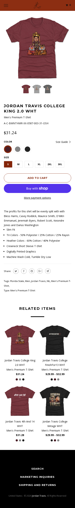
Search (37, 468)
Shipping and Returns (37, 485)
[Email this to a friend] (47, 271)
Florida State (17, 281)
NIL (48, 281)
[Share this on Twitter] (15, 271)
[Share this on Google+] (39, 271)
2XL (50, 164)
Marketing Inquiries (37, 477)
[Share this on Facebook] (23, 271)
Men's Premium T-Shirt (22, 290)
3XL (60, 164)
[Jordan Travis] (37, 5)
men (27, 281)
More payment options (37, 197)
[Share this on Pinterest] (31, 271)
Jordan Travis (38, 281)
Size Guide (62, 142)
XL (39, 164)
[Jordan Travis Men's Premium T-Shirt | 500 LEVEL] (37, 48)
